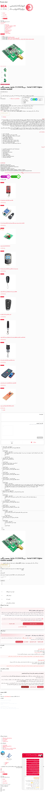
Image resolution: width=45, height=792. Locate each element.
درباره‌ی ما (5, 740)
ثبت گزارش (2, 580)
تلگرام (6, 763)
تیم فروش (34, 620)
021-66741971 (34, 663)
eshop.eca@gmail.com (38, 652)
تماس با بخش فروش (33, 641)
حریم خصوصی (5, 741)
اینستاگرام (7, 762)
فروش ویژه (2, 34)
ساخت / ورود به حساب (33, 623)
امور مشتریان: (5, 700)
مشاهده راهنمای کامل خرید (22, 626)
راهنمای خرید (26, 641)
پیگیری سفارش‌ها (11, 623)
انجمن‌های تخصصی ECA (7, 746)
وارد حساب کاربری (7, 696)
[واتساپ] (34, 101)
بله (5, 764)
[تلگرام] (36, 101)
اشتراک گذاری (26, 97)
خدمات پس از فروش (25, 686)
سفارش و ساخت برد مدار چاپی (10, 748)
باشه (22, 569)
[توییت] (32, 101)
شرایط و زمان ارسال (19, 641)
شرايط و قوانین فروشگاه (7, 738)
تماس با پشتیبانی (40, 686)
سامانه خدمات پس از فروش (8, 749)
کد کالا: (6, 91)
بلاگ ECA (4, 747)
